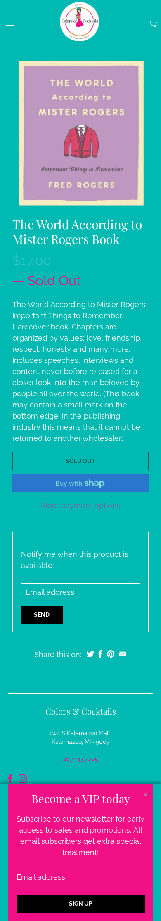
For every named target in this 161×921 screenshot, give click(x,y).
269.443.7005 (80, 758)
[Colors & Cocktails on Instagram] (23, 778)
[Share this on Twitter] (90, 654)
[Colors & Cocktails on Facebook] (10, 778)
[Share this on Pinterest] (111, 654)
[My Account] (7, 22)
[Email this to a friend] (122, 654)
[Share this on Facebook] (100, 654)
